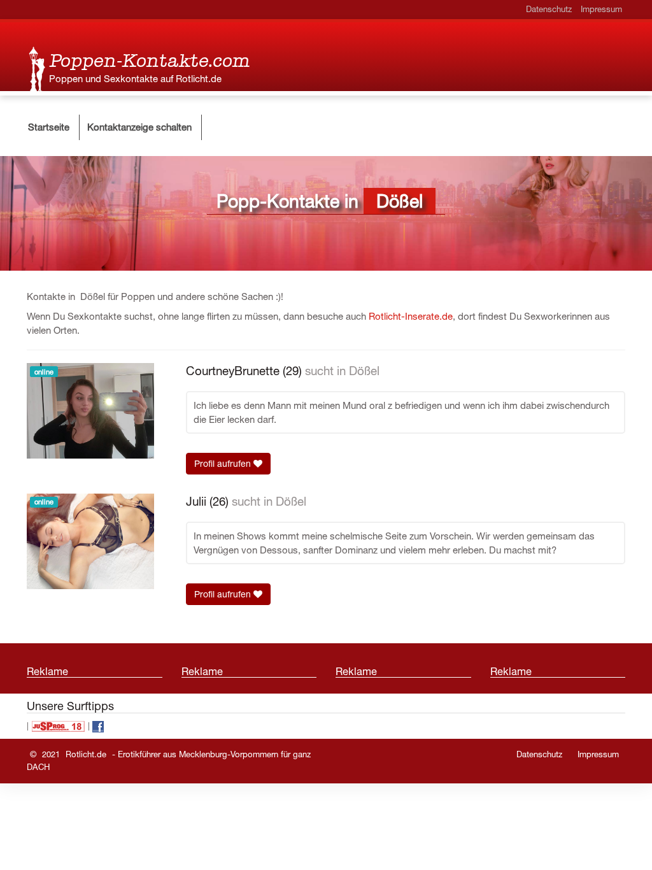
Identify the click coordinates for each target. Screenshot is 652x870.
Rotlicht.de (86, 754)
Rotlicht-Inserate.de (411, 316)
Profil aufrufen (223, 464)
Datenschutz (549, 9)
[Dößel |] (38, 68)
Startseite (48, 127)
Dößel (364, 371)
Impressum (601, 9)
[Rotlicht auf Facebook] (98, 726)
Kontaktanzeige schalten (139, 127)
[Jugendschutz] (58, 726)
